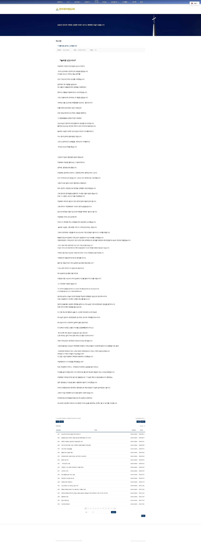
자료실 (104, 2)
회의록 (134, 2)
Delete (142, 421)
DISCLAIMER (79, 540)
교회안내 (59, 2)
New (143, 516)
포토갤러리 (114, 2)
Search (113, 512)
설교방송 (77, 2)
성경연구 (87, 2)
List (57, 421)
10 (108, 508)
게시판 (96, 2)
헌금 (141, 2)
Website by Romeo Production (138, 541)
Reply (61, 421)
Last (115, 508)
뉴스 (68, 2)
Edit (138, 421)
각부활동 (125, 2)
